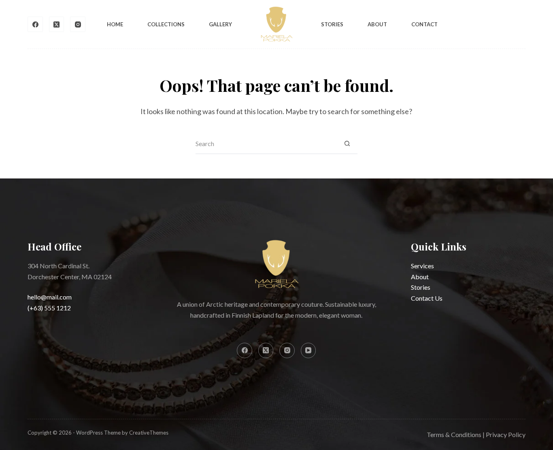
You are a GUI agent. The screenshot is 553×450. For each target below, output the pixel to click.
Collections (166, 24)
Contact (424, 24)
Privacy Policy (505, 434)
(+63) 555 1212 (49, 308)
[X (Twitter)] (56, 24)
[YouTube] (308, 350)
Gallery (220, 24)
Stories (332, 24)
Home (115, 24)
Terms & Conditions (454, 434)
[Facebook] (35, 24)
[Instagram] (77, 24)
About (377, 24)
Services (422, 266)
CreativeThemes (148, 432)
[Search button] (347, 144)
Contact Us (426, 298)
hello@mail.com (50, 297)
